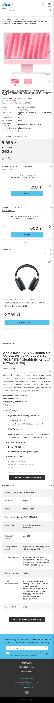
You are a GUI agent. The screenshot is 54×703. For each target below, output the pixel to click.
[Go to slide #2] (28, 82)
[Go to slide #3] (41, 82)
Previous (4, 185)
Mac (17, 19)
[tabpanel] (27, 185)
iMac (23, 19)
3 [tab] (27, 200)
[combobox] (30, 10)
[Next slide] (48, 51)
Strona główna (7, 19)
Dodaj (27, 194)
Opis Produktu (8, 344)
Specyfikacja (8, 485)
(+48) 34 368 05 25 (27, 678)
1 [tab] (24, 200)
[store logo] (12, 4)
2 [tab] (25, 200)
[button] (42, 4)
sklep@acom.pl (27, 688)
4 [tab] (29, 200)
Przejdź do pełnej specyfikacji (17, 136)
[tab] (27, 166)
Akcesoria (6, 249)
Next (49, 185)
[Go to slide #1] (15, 82)
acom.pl (31, 699)
